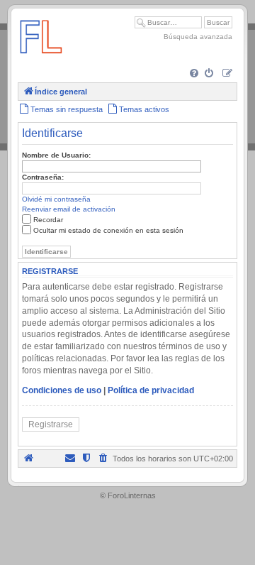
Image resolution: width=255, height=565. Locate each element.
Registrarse (50, 424)
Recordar (48, 220)
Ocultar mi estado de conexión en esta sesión (108, 230)
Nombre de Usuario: (56, 155)
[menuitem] (195, 74)
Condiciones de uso (61, 390)
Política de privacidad (151, 390)
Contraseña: (43, 177)
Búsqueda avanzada (198, 36)
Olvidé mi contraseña (56, 199)
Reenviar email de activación (68, 209)
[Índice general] (41, 60)
